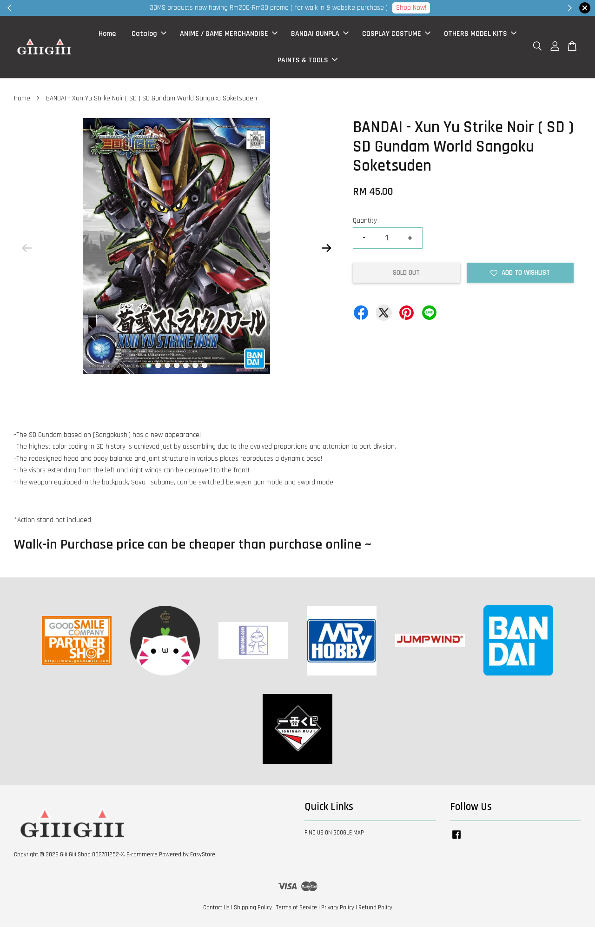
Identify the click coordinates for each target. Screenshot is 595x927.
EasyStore (202, 854)
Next (326, 248)
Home (107, 34)
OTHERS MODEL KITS (475, 34)
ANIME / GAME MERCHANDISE (224, 34)
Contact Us (216, 907)
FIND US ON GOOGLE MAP (334, 832)
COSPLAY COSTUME (391, 34)
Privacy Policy (337, 907)
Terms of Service (296, 907)
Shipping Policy (253, 907)
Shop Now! (411, 7)
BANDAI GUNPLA (315, 34)
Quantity (365, 220)
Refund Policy (375, 907)
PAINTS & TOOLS (303, 60)
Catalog (144, 34)
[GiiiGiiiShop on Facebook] (456, 839)
